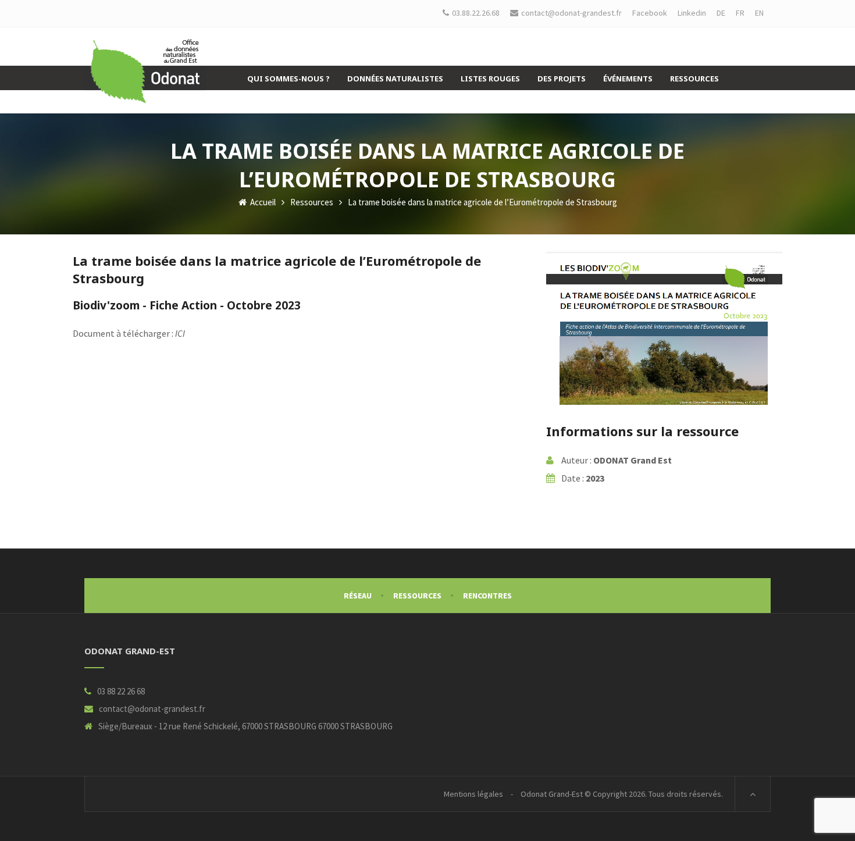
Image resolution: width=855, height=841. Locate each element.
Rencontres (487, 595)
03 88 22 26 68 (121, 691)
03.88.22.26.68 (476, 13)
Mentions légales (473, 794)
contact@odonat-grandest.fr (152, 708)
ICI (180, 333)
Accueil (262, 202)
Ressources (311, 202)
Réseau (358, 595)
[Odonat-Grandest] (145, 71)
